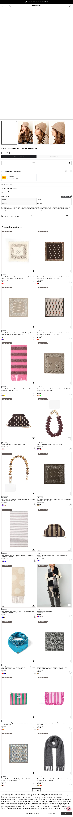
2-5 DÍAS (6, 152)
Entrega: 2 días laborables (12, 178)
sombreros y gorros (65, 215)
